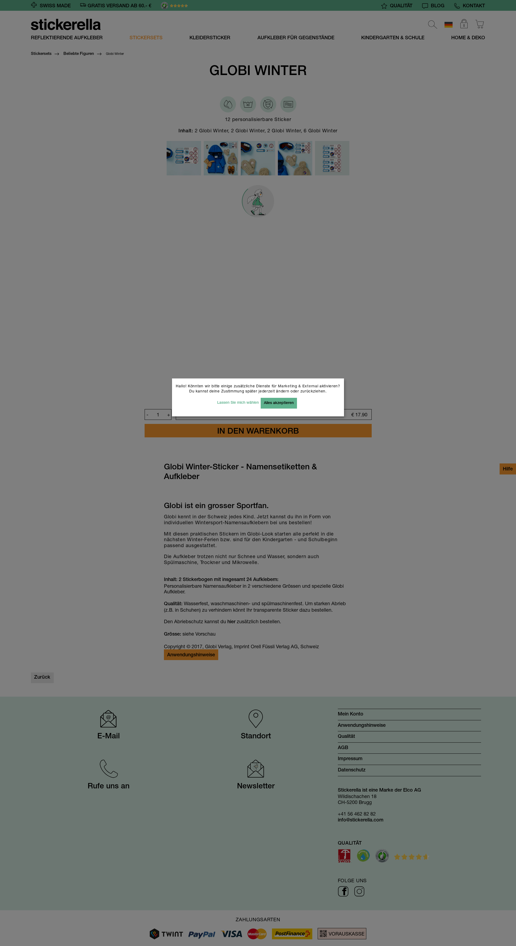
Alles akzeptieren (279, 403)
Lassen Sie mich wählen (238, 403)
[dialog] (258, 473)
